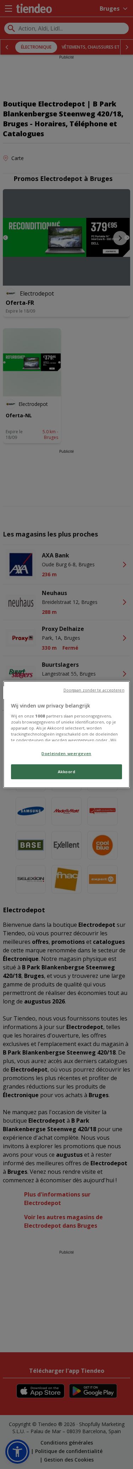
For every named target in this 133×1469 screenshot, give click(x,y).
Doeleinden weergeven (66, 753)
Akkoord (67, 771)
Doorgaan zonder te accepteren (93, 690)
